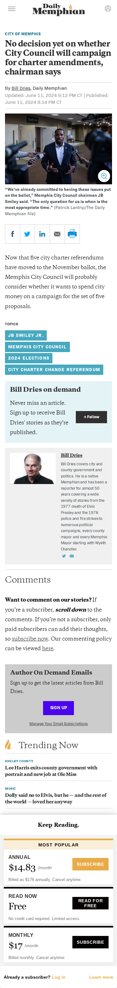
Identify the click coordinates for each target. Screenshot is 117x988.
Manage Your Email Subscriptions (58, 723)
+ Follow (91, 416)
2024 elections (28, 358)
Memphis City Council (37, 346)
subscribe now (30, 639)
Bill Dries (21, 88)
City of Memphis (23, 33)
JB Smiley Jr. (26, 335)
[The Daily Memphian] (58, 10)
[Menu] (12, 9)
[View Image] (104, 176)
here (47, 649)
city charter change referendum (54, 369)
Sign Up (58, 707)
